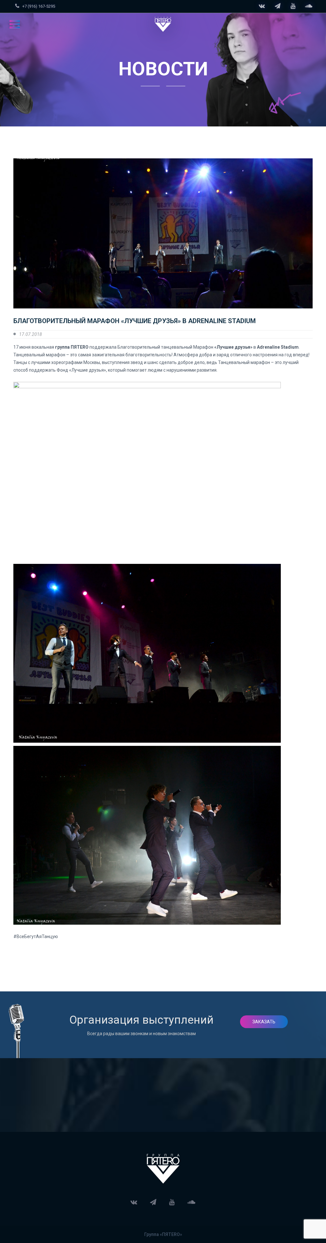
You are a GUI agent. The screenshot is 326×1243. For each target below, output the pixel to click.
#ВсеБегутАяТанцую (35, 936)
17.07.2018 (30, 334)
